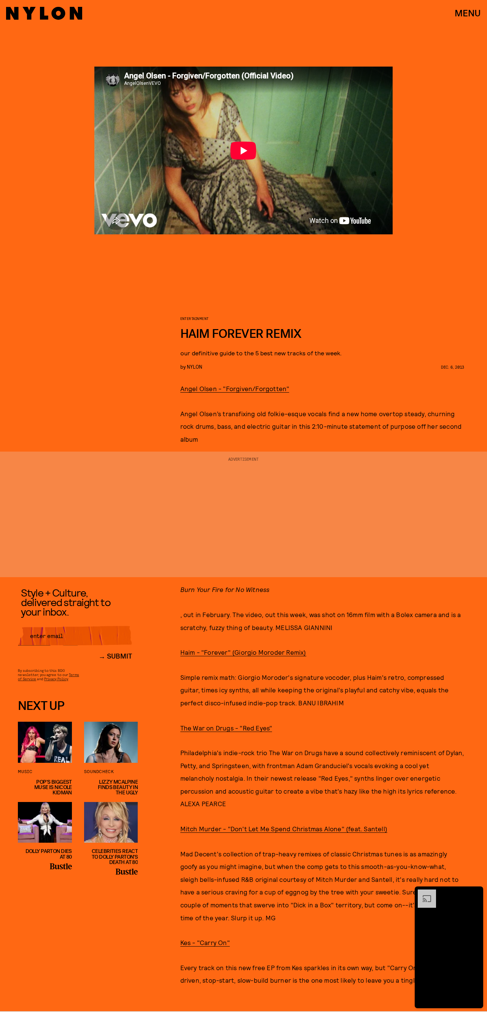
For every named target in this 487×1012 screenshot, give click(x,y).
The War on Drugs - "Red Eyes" (226, 728)
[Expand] (423, 893)
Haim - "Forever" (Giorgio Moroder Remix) (243, 652)
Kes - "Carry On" (205, 942)
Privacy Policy (56, 678)
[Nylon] (44, 13)
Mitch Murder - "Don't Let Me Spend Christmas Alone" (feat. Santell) (283, 828)
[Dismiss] (475, 893)
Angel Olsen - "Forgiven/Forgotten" (235, 388)
